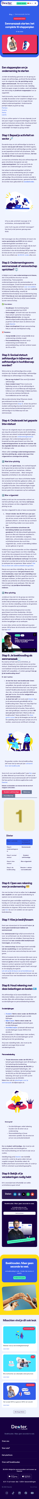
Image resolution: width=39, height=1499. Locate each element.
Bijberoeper (10, 1020)
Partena (4, 108)
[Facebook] (26, 1493)
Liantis (4, 115)
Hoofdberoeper (11, 1027)
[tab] (11, 792)
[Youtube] (32, 1493)
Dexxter (12, 324)
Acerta (4, 110)
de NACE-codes (23, 255)
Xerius (4, 112)
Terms (31, 1487)
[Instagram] (7, 1493)
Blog (10, 14)
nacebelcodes (29, 181)
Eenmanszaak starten (22, 14)
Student (9, 1014)
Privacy (35, 1487)
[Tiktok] (13, 1493)
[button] (35, 3)
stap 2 (20, 404)
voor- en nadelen (30, 287)
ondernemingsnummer (25, 436)
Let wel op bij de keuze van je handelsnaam (17, 971)
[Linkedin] (19, 1493)
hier (9, 629)
